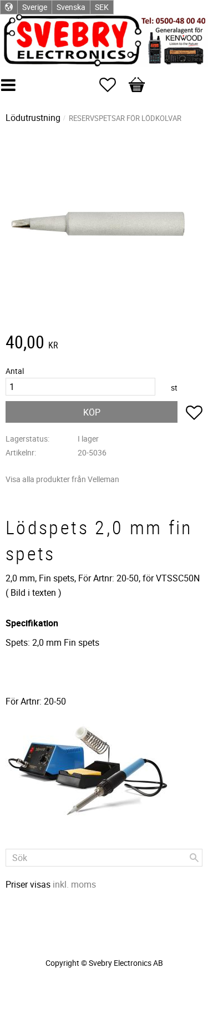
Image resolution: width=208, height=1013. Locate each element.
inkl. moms (74, 884)
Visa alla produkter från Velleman (62, 479)
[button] (113, 85)
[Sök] (194, 857)
